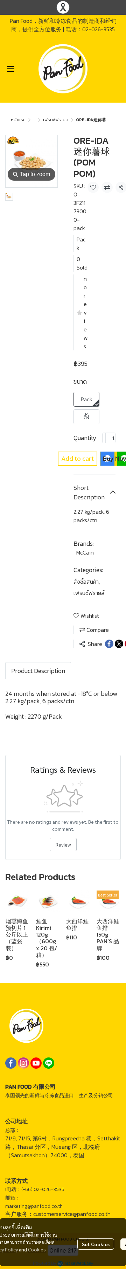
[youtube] (36, 1063)
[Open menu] (11, 69)
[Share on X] (119, 644)
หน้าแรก (18, 120)
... (34, 120)
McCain (85, 552)
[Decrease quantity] (104, 438)
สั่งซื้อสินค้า (87, 581)
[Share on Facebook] (109, 644)
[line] (48, 1063)
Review (63, 844)
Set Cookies (96, 1244)
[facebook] (10, 1063)
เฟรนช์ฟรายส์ (55, 120)
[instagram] (23, 1063)
